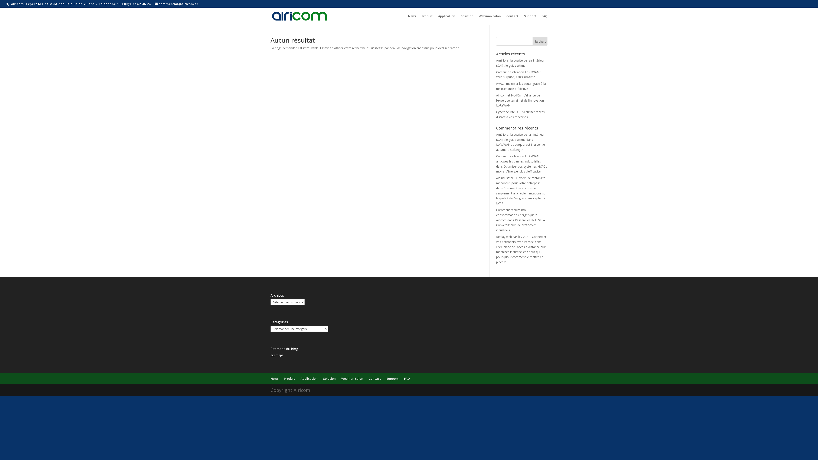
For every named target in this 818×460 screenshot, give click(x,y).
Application (446, 16)
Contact (512, 16)
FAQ (544, 16)
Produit (427, 16)
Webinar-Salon (490, 16)
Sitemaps (277, 355)
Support (530, 16)
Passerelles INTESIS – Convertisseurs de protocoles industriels (520, 225)
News (412, 16)
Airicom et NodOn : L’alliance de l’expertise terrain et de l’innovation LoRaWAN (520, 100)
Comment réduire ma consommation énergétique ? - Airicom (517, 215)
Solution (467, 16)
